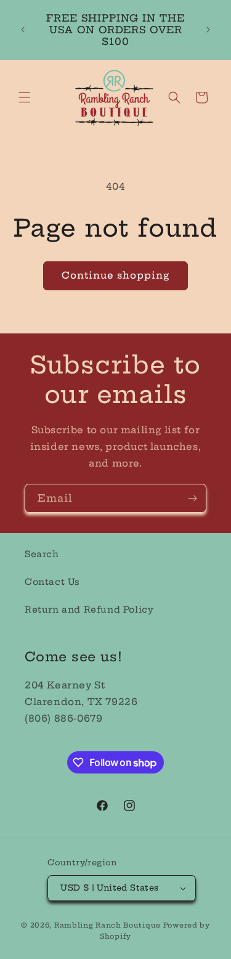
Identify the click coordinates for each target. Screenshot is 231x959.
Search (42, 554)
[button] (24, 97)
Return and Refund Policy (89, 609)
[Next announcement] (208, 29)
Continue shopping (115, 275)
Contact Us (52, 581)
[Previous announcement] (22, 29)
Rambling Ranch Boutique (107, 925)
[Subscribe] (192, 498)
